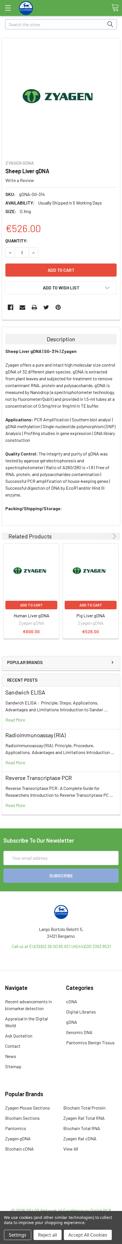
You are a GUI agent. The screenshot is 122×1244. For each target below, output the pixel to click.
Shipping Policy (61, 1186)
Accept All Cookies (87, 1235)
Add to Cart (31, 605)
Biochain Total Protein (84, 1107)
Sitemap (13, 1066)
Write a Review (19, 180)
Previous (106, 536)
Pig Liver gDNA (90, 615)
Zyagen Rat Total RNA (84, 1118)
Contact (12, 1046)
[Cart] (115, 7)
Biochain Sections (22, 1118)
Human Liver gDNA (31, 615)
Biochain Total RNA (81, 1128)
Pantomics (15, 1128)
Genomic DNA (79, 1032)
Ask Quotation (18, 1035)
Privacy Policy (61, 1200)
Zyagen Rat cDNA (79, 1138)
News (10, 1056)
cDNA (71, 1001)
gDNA (71, 1022)
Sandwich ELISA (25, 692)
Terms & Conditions (61, 1179)
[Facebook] (10, 307)
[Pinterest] (58, 307)
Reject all (47, 1235)
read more (15, 719)
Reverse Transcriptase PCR (38, 777)
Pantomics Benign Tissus (90, 1042)
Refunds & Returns (61, 1193)
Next (113, 536)
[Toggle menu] (8, 8)
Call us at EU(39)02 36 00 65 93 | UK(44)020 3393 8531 (61, 946)
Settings (17, 1235)
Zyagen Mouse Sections (27, 1107)
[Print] (34, 307)
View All (70, 1148)
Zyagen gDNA (18, 1138)
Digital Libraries (81, 1011)
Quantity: (16, 240)
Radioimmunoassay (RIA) (35, 735)
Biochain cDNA (19, 1148)
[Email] (22, 307)
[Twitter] (46, 307)
